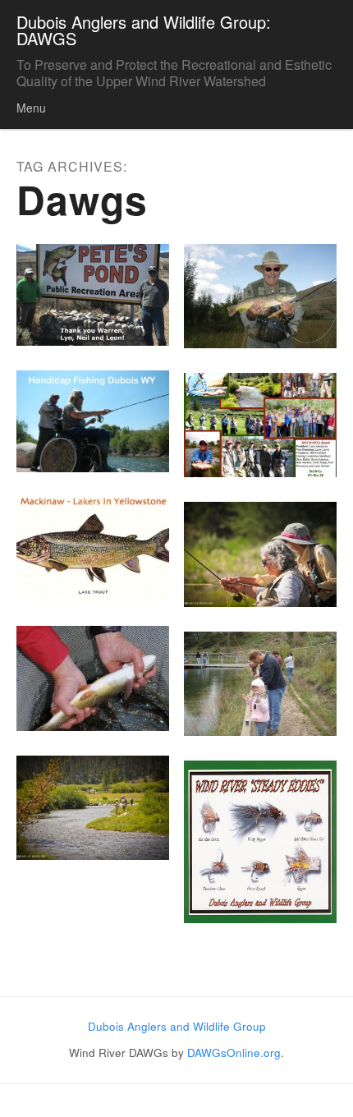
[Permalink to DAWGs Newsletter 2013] (260, 425)
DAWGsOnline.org (234, 1052)
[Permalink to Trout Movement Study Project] (92, 678)
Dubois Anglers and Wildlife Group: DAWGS (143, 30)
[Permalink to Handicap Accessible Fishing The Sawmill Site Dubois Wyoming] (92, 421)
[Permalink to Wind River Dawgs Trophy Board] (260, 296)
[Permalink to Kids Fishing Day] (260, 684)
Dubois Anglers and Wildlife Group (177, 1026)
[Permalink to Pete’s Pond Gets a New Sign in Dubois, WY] (92, 295)
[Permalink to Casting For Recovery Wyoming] (260, 554)
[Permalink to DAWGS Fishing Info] (260, 842)
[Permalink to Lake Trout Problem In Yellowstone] (92, 549)
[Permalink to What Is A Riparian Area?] (92, 808)
